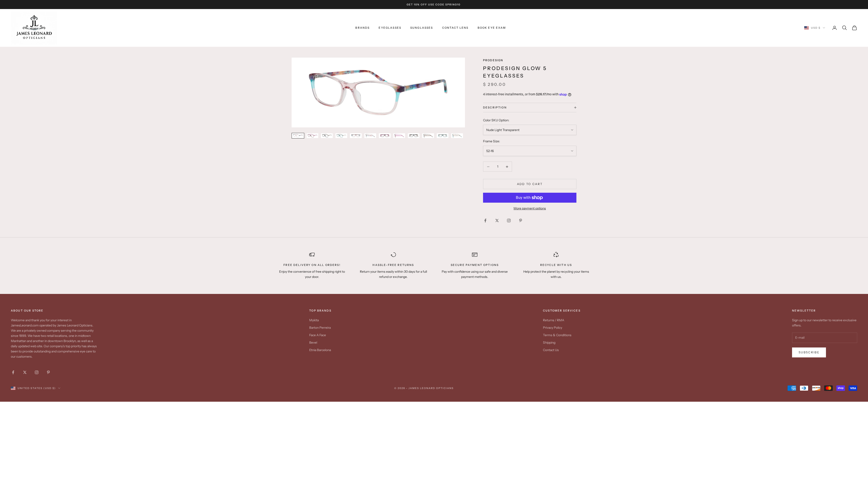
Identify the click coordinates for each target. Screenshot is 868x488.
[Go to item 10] (428, 135)
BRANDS (362, 27)
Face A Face (317, 335)
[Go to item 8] (399, 135)
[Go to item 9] (413, 135)
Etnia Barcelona (320, 350)
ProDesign (493, 60)
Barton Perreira (320, 328)
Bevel (313, 342)
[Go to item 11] (442, 135)
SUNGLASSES (421, 27)
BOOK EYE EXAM (492, 27)
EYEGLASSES (390, 27)
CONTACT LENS (455, 27)
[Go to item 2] (312, 135)
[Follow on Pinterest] (520, 220)
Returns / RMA (553, 320)
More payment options (530, 208)
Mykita (314, 320)
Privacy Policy (552, 328)
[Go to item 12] (457, 135)
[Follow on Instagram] (509, 220)
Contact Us (551, 350)
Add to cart (530, 184)
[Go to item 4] (341, 135)
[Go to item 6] (370, 135)
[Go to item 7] (384, 135)
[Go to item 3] (327, 135)
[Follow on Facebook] (485, 220)
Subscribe (809, 352)
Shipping (549, 342)
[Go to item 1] (298, 135)
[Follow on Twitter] (497, 220)
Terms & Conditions (557, 335)
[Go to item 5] (355, 135)
